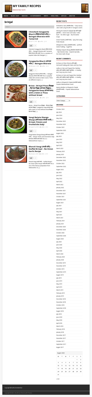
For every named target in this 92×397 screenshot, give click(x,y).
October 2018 (60, 305)
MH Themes (29, 393)
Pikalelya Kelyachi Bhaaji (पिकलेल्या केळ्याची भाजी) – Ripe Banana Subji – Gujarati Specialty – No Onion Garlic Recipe (69, 52)
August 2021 (60, 202)
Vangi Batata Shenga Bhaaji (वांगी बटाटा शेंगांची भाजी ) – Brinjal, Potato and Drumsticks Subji (41, 121)
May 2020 (59, 248)
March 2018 (59, 326)
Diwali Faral (54, 16)
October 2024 (60, 109)
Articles (63, 16)
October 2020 (60, 233)
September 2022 (61, 166)
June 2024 (59, 115)
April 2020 (59, 251)
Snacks (6, 16)
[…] (46, 55)
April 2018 (59, 323)
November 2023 (61, 124)
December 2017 (61, 335)
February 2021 (60, 221)
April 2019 (59, 287)
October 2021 (60, 196)
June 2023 (59, 139)
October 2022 (60, 163)
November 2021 (61, 193)
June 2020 (59, 245)
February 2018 (60, 329)
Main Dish (25, 16)
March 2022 (59, 184)
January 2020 (60, 260)
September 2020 (61, 236)
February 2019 (60, 293)
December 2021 (61, 190)
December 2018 (61, 299)
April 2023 (59, 145)
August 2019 (60, 275)
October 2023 (60, 127)
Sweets (46, 16)
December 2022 (61, 157)
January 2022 (60, 187)
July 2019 (59, 278)
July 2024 (59, 112)
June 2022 (59, 175)
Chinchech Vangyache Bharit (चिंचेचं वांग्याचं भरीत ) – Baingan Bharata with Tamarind (40, 35)
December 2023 (61, 121)
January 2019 (60, 296)
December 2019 (61, 263)
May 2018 (59, 320)
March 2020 (59, 254)
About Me (72, 16)
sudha (41, 41)
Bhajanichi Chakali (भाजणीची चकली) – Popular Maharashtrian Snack (67, 89)
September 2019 (61, 272)
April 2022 (59, 181)
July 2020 (59, 242)
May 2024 (59, 118)
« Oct (57, 379)
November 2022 (61, 160)
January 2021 (60, 224)
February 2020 (60, 257)
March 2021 (59, 218)
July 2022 (59, 172)
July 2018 (59, 314)
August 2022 (60, 169)
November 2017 (61, 338)
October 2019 (60, 269)
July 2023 (59, 136)
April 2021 (59, 215)
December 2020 (61, 227)
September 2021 (61, 199)
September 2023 (61, 130)
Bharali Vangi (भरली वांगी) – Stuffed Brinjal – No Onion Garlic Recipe (41, 148)
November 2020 (61, 230)
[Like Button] (31, 45)
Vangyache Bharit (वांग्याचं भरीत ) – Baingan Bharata (40, 62)
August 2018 (60, 311)
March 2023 (59, 148)
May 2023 (59, 142)
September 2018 (61, 308)
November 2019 (61, 266)
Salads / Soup (15, 16)
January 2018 (60, 332)
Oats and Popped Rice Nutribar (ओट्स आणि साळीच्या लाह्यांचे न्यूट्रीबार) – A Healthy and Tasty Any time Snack (68, 70)
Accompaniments (35, 16)
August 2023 (60, 133)
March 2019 (59, 290)
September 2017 (61, 344)
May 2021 (59, 211)
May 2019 (59, 284)
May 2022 (59, 178)
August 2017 (60, 347)
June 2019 (59, 281)
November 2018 (61, 302)
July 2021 (59, 205)
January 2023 (60, 154)
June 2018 (59, 317)
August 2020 (60, 239)
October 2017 (60, 341)
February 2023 (60, 151)
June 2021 (59, 209)
